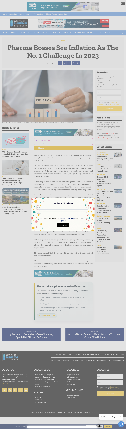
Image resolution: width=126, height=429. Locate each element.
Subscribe (63, 225)
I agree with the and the (65, 219)
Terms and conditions (66, 218)
